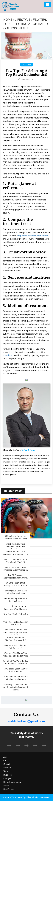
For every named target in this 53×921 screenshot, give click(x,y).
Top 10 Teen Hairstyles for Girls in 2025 (15, 623)
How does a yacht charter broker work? (15, 670)
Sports (6, 785)
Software (7, 767)
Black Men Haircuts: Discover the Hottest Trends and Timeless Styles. (15, 548)
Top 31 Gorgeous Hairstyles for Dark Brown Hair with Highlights (16, 578)
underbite (7, 355)
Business (7, 775)
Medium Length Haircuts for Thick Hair (15, 599)
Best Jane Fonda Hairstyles (16, 614)
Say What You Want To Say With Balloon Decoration (15, 662)
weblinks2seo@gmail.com (26, 721)
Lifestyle (22, 19)
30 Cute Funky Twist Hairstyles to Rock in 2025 (15, 584)
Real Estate (8, 789)
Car (5, 760)
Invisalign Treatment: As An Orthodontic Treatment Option (15, 687)
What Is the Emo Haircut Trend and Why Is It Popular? (15, 562)
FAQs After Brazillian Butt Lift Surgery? (15, 646)
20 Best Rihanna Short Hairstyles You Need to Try (15, 553)
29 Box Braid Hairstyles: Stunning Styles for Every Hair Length (15, 539)
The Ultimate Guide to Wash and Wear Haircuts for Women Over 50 (15, 609)
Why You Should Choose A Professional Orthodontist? (16, 678)
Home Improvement (12, 782)
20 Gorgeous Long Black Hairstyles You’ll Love (16, 592)
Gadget (6, 764)
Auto (5, 757)
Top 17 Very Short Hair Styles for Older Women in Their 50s (16, 570)
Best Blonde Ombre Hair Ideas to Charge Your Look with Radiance (15, 632)
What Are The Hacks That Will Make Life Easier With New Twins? (15, 656)
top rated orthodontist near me (33, 235)
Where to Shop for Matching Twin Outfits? (15, 639)
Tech (5, 771)
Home (7, 19)
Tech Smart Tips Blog (21, 797)
